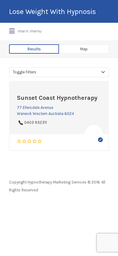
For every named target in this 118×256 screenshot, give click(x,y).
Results (34, 49)
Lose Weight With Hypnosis (52, 11)
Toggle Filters (24, 72)
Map (84, 49)
